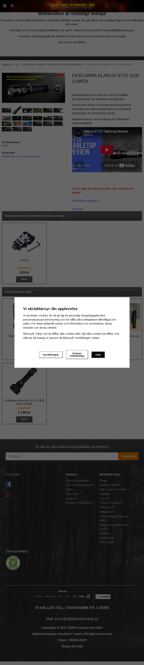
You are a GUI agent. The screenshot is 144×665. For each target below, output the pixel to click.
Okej (98, 354)
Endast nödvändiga (77, 354)
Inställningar (51, 354)
